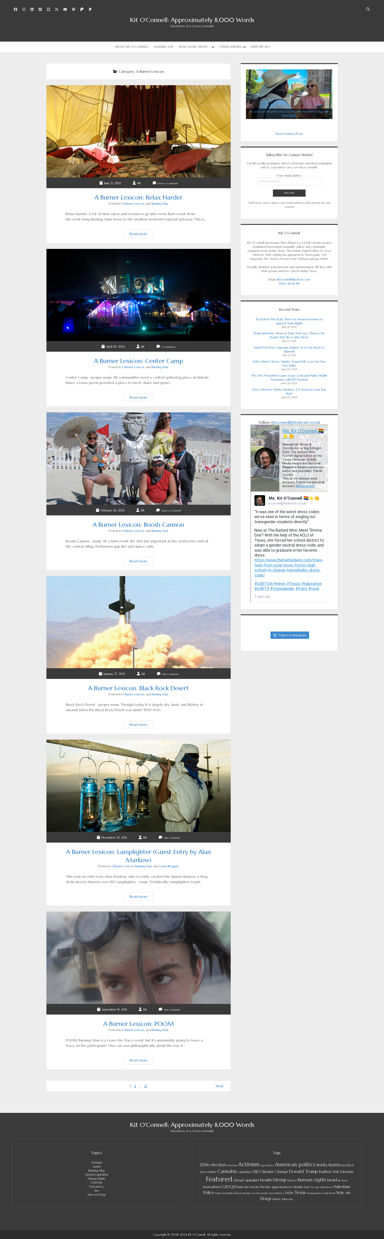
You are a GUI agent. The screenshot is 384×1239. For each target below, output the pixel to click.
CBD (255, 1171)
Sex (96, 1191)
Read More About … (195, 47)
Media (254, 1187)
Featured (219, 1179)
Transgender (314, 1193)
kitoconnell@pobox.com (293, 279)
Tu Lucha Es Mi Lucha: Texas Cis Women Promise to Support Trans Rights (289, 321)
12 (145, 1086)
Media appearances (276, 1187)
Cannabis (227, 1171)
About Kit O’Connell (132, 47)
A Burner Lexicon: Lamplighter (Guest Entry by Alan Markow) (138, 786)
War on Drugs (97, 1195)
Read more (141, 234)
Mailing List (164, 47)
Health (266, 1179)
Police (208, 1192)
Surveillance (276, 1193)
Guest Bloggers (169, 866)
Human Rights (97, 1178)
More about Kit (289, 283)
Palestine (342, 1186)
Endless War (329, 1171)
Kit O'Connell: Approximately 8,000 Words (192, 20)
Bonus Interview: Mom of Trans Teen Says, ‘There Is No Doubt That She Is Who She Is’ (289, 335)
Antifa (321, 1164)
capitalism (244, 1172)
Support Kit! (260, 47)
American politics (295, 1164)
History (292, 1180)
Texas (300, 1192)
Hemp (279, 1180)
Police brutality (224, 1193)
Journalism (211, 1187)
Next (220, 1086)
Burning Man (160, 204)
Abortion (232, 1165)
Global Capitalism (96, 1174)
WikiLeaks (287, 1199)
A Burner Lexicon (133, 204)
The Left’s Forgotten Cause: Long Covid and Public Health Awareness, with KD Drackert (289, 377)
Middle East (301, 1187)
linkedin (243, 1187)
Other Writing (230, 47)
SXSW (289, 1193)
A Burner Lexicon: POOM (138, 958)
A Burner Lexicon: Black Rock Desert (138, 622)
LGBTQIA (96, 1183)
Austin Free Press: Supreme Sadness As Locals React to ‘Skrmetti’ (289, 349)
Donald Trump (303, 1171)
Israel (332, 1179)
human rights (312, 1180)
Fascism (346, 1171)
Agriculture (267, 1165)
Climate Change (274, 1171)
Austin (97, 1166)
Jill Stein (342, 1180)
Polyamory (96, 1187)
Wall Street (329, 1193)
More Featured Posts (289, 134)
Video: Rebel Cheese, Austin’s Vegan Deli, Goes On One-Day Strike (289, 363)
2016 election (212, 1164)
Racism (246, 1193)
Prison (238, 1193)
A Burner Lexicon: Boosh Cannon (138, 458)
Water (276, 1199)
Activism (96, 1162)
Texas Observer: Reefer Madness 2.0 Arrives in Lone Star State (289, 392)
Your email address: (289, 176)
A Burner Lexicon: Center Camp (138, 295)
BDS (344, 1165)
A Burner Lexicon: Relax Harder (138, 131)
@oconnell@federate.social (295, 422)
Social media (260, 1193)
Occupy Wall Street (321, 1187)
